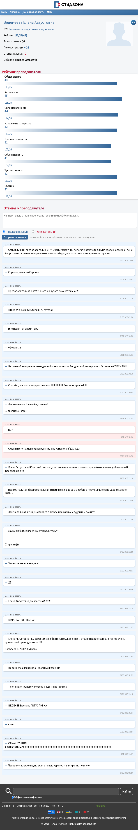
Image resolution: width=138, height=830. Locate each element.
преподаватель (25, 797)
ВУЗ (15, 797)
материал (38, 797)
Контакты (57, 805)
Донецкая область (33, 12)
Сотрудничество (27, 805)
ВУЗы (4, 12)
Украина (15, 12)
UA (70, 812)
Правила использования (82, 824)
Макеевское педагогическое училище (31, 29)
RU (53, 812)
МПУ (49, 12)
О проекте (8, 805)
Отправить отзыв (15, 237)
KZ (79, 812)
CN (88, 812)
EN (61, 812)
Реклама (100, 805)
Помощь (44, 805)
